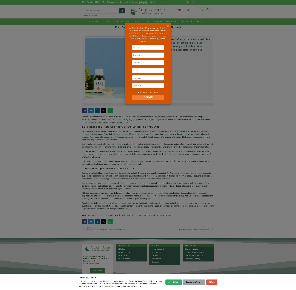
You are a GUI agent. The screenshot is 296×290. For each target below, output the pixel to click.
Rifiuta (212, 282)
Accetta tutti (173, 282)
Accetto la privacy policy (149, 92)
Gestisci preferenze (194, 282)
